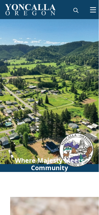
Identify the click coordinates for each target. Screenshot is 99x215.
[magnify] (76, 10)
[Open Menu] (93, 10)
